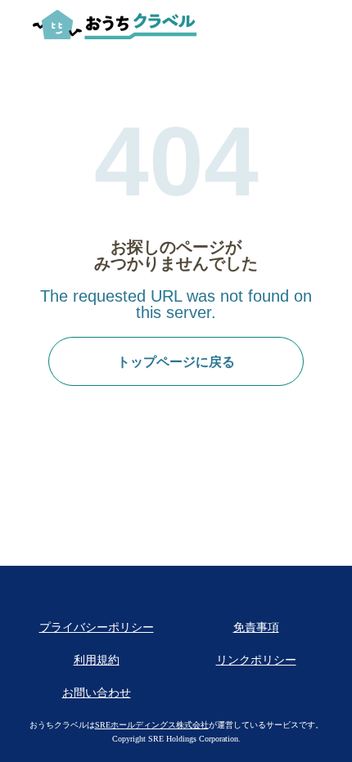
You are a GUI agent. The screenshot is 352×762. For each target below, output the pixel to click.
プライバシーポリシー (96, 627)
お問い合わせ (96, 693)
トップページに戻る (176, 362)
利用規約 (97, 660)
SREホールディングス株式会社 (152, 724)
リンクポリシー (256, 660)
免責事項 (256, 627)
